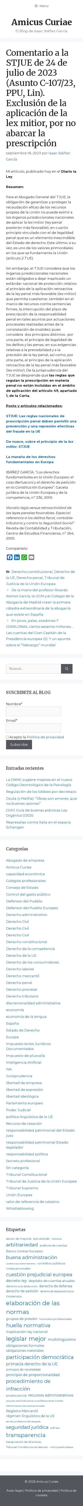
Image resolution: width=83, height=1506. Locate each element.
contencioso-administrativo (21, 1263)
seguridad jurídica (27, 1427)
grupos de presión (22, 1319)
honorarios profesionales (55, 1319)
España (12, 1023)
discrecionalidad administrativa (33, 1003)
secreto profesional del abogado (23, 1421)
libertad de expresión (24, 1090)
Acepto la (36, 737)
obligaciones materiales (25, 1351)
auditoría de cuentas (53, 1245)
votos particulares (61, 1447)
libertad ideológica (22, 1096)
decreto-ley (16, 1280)
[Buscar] (67, 669)
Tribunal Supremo (22, 1188)
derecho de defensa (55, 1286)
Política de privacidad (45, 737)
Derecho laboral (20, 969)
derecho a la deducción (21, 1286)
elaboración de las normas (33, 1307)
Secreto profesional (23, 1161)
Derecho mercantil (22, 976)
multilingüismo (62, 1339)
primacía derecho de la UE (32, 1364)
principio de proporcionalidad (33, 1375)
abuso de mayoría (18, 1238)
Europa (12, 1037)
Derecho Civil (17, 922)
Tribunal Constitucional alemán (27, 1447)
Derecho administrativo (26, 915)
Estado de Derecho (23, 1030)
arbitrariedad (22, 1245)
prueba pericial (16, 1395)
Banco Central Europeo (24, 1251)
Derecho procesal (21, 989)
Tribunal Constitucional (26, 1175)
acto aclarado (41, 1238)
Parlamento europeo (24, 1103)
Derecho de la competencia (30, 949)
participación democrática (40, 1357)
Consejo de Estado (22, 888)
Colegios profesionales (26, 881)
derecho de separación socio (57, 1291)
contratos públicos (51, 1263)
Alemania (57, 1239)
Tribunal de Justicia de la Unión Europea (41, 1181)
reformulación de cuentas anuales (25, 1405)
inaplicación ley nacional (27, 1332)
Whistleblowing (20, 1208)
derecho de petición (22, 1291)
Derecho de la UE (21, 956)
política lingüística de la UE (29, 1117)
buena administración (31, 1257)
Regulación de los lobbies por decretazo (41, 792)
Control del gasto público (28, 894)
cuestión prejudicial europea (39, 1274)
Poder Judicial (18, 1110)
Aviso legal (14, 1490)
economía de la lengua (26, 1017)
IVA (9, 1069)
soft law (55, 1427)
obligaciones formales (25, 1346)
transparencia (26, 1435)
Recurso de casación (24, 1124)
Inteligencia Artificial (24, 1062)
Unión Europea (19, 1195)
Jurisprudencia (19, 1076)
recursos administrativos (50, 1395)
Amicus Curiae (41, 22)
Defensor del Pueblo (24, 901)
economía (15, 1010)
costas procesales (18, 1268)
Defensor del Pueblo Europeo (32, 908)
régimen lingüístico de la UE (30, 1416)
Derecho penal (30, 578)
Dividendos (14, 1296)
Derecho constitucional (32, 572)
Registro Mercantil (22, 1411)
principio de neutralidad (23, 1369)
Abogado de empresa (25, 860)
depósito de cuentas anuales (52, 1281)
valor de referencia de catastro (32, 1202)
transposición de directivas (23, 1441)
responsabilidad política (27, 1154)
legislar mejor (26, 1338)
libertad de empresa (24, 1083)
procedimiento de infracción (28, 1385)
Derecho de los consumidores (32, 962)
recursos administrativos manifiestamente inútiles (34, 1400)
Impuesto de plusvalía (25, 1056)
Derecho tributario (22, 996)
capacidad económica (25, 874)
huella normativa (28, 1325)
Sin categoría (17, 1168)
